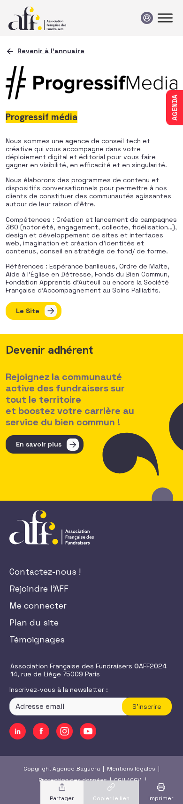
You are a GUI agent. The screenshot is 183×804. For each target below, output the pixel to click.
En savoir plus (38, 444)
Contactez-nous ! (45, 571)
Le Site (27, 311)
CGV (135, 780)
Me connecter (38, 605)
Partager (62, 798)
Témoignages (37, 639)
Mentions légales (131, 768)
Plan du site (34, 622)
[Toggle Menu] (165, 17)
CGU (119, 780)
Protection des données (72, 780)
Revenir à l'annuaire (50, 51)
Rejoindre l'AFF (39, 588)
